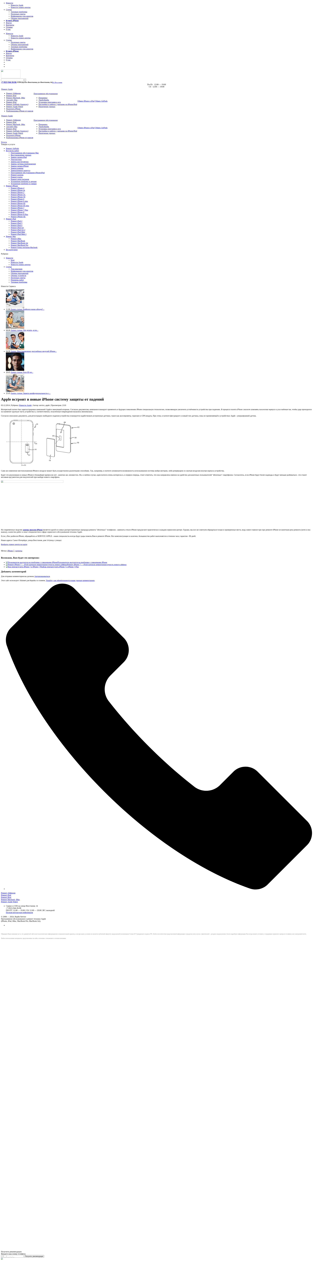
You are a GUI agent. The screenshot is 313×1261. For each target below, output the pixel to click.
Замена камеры (17, 168)
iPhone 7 (10, 551)
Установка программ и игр (50, 102)
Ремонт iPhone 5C (18, 195)
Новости (9, 3)
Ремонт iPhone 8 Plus (19, 214)
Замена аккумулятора (19, 162)
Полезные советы (18, 14)
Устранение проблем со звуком (23, 181)
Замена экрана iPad (19, 157)
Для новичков (16, 269)
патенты (18, 551)
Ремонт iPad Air (17, 228)
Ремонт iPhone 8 (17, 212)
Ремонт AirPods (12, 148)
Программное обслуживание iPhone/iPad (28, 173)
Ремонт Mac (11, 236)
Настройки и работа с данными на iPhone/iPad (58, 104)
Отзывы (9, 27)
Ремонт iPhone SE (18, 217)
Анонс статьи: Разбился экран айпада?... (27, 309)
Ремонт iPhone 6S (18, 203)
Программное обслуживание (46, 94)
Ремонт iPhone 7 (17, 208)
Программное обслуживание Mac (25, 153)
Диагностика (16, 159)
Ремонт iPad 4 (16, 225)
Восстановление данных (21, 155)
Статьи (9, 10)
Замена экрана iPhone (20, 166)
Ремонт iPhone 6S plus (20, 206)
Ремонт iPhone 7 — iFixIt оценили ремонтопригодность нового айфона (96, 565)
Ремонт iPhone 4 (17, 188)
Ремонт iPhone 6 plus (19, 201)
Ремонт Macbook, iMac (15, 98)
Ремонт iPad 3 (16, 223)
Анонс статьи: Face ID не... (22, 372)
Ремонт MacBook (18, 241)
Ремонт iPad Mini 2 (18, 234)
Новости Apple (17, 5)
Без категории (12, 250)
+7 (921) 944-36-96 (8, 82)
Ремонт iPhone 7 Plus (19, 210)
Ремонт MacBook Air (19, 243)
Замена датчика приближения (23, 164)
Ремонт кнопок (17, 175)
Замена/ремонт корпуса (20, 170)
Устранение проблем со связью (24, 184)
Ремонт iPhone (12, 186)
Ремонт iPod (11, 102)
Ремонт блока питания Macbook (24, 247)
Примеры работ (17, 280)
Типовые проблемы (19, 12)
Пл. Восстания (57, 82)
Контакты (10, 25)
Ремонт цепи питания (20, 179)
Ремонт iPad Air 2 (18, 230)
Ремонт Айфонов (13, 93)
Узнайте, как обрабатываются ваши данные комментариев (70, 580)
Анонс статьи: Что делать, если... (24, 330)
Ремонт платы (16, 177)
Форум (9, 23)
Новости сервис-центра (20, 7)
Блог (13, 260)
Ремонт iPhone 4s (18, 190)
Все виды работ (12, 151)
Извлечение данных (47, 107)
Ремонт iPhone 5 (17, 192)
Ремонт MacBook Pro (19, 245)
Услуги (4, 142)
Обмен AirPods (101, 101)
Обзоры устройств (18, 276)
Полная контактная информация (19, 912)
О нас (8, 29)
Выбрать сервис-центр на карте (14, 544)
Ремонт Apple (7, 89)
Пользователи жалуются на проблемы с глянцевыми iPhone (82, 562)
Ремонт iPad (11, 96)
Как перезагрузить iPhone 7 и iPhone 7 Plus (61, 567)
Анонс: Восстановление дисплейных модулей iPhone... (34, 351)
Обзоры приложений (19, 18)
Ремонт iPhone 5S (18, 197)
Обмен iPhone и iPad (86, 101)
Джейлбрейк (44, 100)
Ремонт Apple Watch (14, 107)
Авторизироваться (42, 576)
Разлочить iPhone (13, 109)
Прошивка (43, 98)
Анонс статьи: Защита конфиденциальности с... (30, 393)
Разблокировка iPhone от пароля (19, 111)
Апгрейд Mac (11, 100)
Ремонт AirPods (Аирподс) (17, 104)
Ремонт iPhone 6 (17, 199)
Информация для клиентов (22, 16)
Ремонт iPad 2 (16, 221)
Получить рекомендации (34, 1256)
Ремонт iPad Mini (18, 232)
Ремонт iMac (16, 239)
